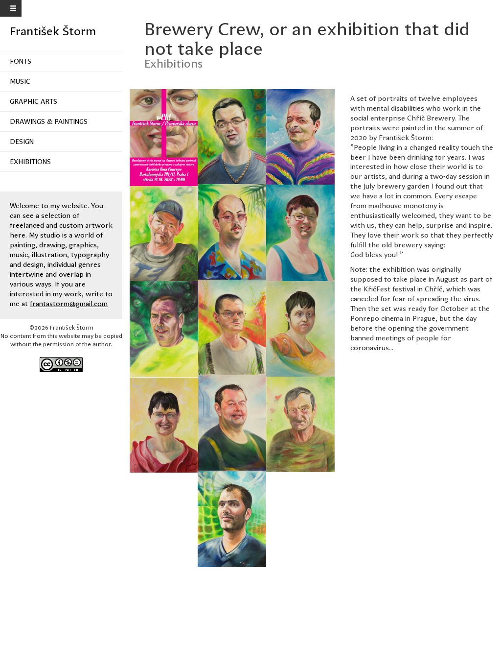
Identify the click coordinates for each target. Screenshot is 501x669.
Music (20, 81)
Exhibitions (30, 162)
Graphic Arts (33, 101)
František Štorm (53, 31)
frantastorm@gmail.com (69, 304)
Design (22, 141)
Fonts (20, 61)
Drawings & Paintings (49, 121)
